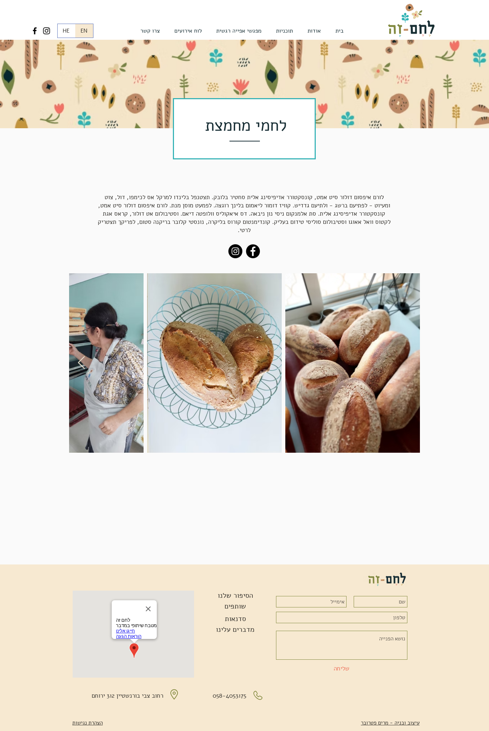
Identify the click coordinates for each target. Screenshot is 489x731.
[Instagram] (46, 30)
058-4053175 (229, 696)
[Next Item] (81, 363)
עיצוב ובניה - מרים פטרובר (390, 722)
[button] (314, 31)
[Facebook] (34, 30)
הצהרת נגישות (87, 722)
